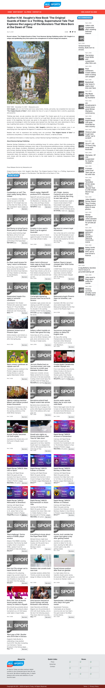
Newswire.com (33, 107)
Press (52, 662)
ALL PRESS (27, 12)
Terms (85, 686)
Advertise (53, 664)
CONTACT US (36, 12)
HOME (10, 12)
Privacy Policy (94, 686)
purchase (48, 132)
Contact (52, 666)
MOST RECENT (18, 12)
